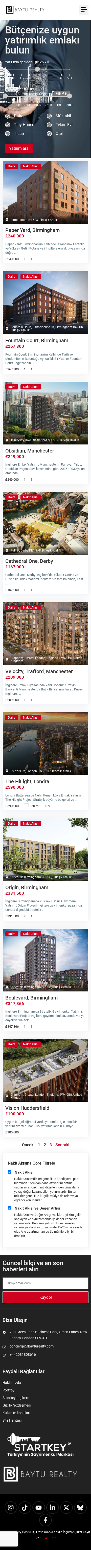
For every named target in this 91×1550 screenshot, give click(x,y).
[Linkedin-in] (52, 1507)
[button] (83, 10)
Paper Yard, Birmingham (32, 230)
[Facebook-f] (45, 1520)
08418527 (49, 1538)
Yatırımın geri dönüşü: (27, 62)
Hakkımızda (12, 1383)
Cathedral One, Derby (29, 561)
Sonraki (62, 1144)
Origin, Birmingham (26, 887)
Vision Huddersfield (27, 1108)
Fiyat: (28, 89)
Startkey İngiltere (16, 1398)
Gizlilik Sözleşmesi (17, 1405)
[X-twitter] (66, 1507)
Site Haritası (12, 1420)
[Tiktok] (24, 1507)
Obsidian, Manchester (29, 451)
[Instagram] (11, 1507)
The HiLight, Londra (27, 781)
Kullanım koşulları (16, 1413)
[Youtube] (38, 1507)
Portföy (8, 1390)
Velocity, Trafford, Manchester (39, 671)
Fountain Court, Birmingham (36, 340)
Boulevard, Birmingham (31, 998)
